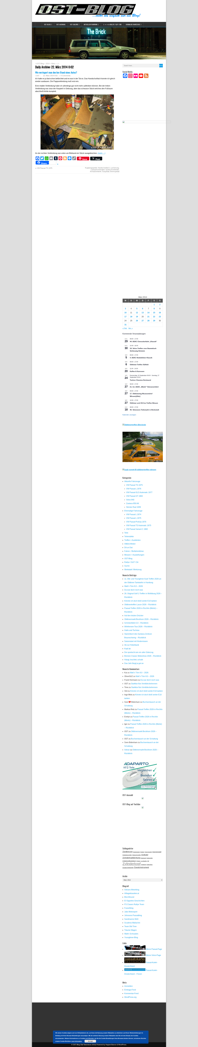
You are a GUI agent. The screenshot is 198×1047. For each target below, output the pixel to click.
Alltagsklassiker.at (131, 893)
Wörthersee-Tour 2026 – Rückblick (138, 627)
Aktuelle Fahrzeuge (132, 481)
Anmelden (128, 986)
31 (125, 325)
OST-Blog (47, 24)
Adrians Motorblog (131, 890)
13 (143, 313)
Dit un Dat (128, 547)
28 (148, 321)
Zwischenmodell (156, 852)
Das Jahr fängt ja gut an (134, 663)
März (53, 64)
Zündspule (143, 864)
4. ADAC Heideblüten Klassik (141, 358)
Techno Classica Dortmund (140, 380)
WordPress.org (130, 997)
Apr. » (130, 328)
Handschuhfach (104, 168)
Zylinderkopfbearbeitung (129, 861)
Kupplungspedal (91, 168)
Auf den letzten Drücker (133, 616)
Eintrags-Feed (130, 990)
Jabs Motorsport (130, 912)
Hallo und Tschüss (131, 630)
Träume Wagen (130, 930)
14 (148, 313)
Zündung (142, 852)
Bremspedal (114, 171)
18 (131, 317)
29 (154, 321)
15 (154, 313)
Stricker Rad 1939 (133, 507)
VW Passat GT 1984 (134, 496)
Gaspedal (105, 171)
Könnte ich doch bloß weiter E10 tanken (140, 601)
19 (137, 317)
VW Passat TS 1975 (44, 168)
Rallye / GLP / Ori (131, 562)
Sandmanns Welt (131, 919)
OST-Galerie (74, 24)
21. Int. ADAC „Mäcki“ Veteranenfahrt (144, 387)
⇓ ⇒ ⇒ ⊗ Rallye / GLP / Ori (112, 24)
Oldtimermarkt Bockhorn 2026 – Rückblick (141, 619)
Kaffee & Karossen (137, 371)
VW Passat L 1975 (133, 518)
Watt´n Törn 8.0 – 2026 (133, 586)
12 (137, 313)
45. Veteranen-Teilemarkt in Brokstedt (144, 410)
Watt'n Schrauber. (131, 934)
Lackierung (115, 168)
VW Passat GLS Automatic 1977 (139, 492)
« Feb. (124, 328)
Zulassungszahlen (136, 855)
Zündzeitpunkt (136, 852)
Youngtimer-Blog (131, 937)
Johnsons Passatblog (133, 915)
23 (160, 317)
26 (137, 321)
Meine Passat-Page (154, 949)
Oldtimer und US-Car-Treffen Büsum (144, 403)
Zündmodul (143, 858)
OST (37, 76)
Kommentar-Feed (131, 993)
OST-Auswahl (61, 24)
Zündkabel (144, 855)
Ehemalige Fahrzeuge (133, 24)
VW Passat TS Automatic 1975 (138, 525)
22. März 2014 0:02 (50, 76)
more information (76, 1041)
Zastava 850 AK (132, 503)
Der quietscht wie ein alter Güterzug (138, 652)
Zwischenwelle (148, 852)
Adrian (127, 750)
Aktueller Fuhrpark (90, 24)
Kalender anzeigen (129, 415)
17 (125, 317)
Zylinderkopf (131, 864)
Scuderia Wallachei (132, 923)
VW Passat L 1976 (133, 489)
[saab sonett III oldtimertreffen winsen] (139, 470)
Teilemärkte (129, 536)
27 (143, 321)
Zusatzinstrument (141, 867)
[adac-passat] (142, 461)
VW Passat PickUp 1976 (136, 522)
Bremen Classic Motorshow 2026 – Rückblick (142, 656)
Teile (126, 533)
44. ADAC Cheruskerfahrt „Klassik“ (143, 341)
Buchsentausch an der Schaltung (144, 739)
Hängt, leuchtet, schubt (133, 660)
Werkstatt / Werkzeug (133, 570)
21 (148, 317)
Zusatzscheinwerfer (128, 867)
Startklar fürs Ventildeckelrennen (144, 684)
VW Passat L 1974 (133, 514)
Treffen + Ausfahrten (132, 540)
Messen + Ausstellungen (134, 555)
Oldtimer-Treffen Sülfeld (139, 364)
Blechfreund (129, 897)
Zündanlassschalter (127, 855)
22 (154, 317)
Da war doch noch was (133, 590)
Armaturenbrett (95, 171)
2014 (48, 64)
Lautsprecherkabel (98, 170)
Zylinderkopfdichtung (131, 858)
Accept (90, 1041)
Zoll (148, 861)
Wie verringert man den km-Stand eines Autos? (56, 72)
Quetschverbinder (112, 170)
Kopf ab (127, 649)
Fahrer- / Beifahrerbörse (134, 551)
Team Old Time (130, 926)
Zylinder (138, 861)
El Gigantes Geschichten (134, 901)
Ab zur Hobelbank (131, 645)
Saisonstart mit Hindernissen (136, 641)
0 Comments (65, 76)
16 (160, 313)
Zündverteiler (149, 858)
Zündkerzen (127, 851)
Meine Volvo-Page (153, 955)
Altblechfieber (130, 544)
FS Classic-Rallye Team (134, 904)
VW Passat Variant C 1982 (137, 529)
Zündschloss (149, 864)
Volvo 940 (130, 500)
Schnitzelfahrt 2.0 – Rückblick (136, 623)
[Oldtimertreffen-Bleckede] (134, 425)
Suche (127, 566)
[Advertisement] (142, 102)
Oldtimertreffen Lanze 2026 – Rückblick (140, 605)
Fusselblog (128, 908)
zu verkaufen (144, 861)
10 (125, 313)
